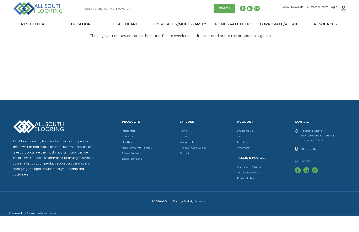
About (183, 136)
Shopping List (245, 130)
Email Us (306, 160)
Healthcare (125, 24)
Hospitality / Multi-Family (137, 147)
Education (79, 24)
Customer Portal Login (322, 7)
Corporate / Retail (132, 158)
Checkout (243, 142)
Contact (184, 153)
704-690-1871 (309, 148)
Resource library (189, 142)
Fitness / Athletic (131, 153)
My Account (244, 147)
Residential (34, 24)
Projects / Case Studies (193, 147)
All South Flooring (28, 15)
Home (183, 130)
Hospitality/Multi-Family (179, 24)
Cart (239, 136)
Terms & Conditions (248, 172)
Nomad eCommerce (41, 213)
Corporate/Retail (279, 24)
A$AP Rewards (293, 7)
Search (224, 8)
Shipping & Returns (249, 166)
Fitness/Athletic (233, 24)
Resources (325, 24)
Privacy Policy (245, 178)
